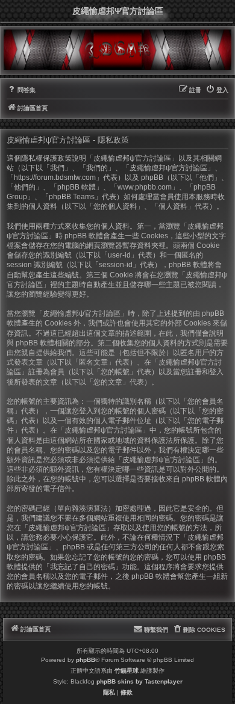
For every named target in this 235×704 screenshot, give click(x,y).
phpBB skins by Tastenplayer (139, 681)
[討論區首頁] (117, 49)
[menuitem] (21, 90)
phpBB (85, 659)
